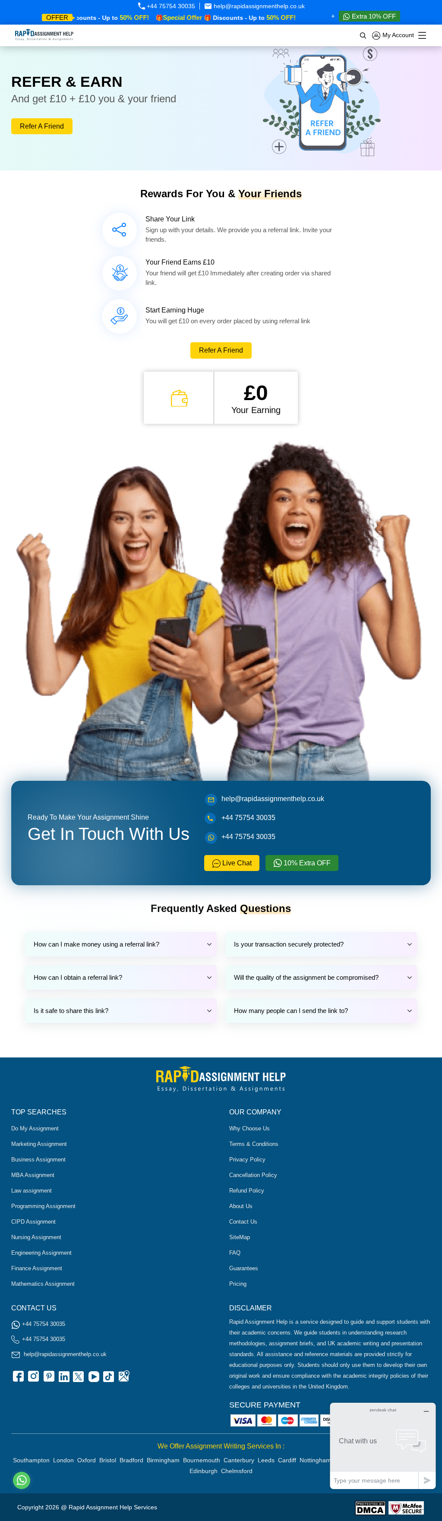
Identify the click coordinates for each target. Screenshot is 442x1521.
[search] (363, 35)
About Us (241, 1206)
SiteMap (239, 1237)
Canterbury (239, 1460)
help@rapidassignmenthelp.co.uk (258, 6)
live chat (236, 863)
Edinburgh (203, 1470)
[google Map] (123, 1379)
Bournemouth (201, 1460)
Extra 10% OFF (373, 16)
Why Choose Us (249, 1128)
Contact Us (243, 1221)
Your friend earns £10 (180, 262)
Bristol (107, 1460)
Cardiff (287, 1460)
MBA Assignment (32, 1175)
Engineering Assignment (41, 1253)
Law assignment (31, 1190)
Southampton (31, 1460)
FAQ (234, 1253)
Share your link (170, 219)
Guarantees (243, 1268)
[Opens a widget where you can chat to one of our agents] (383, 1445)
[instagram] (32, 1379)
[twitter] (78, 1379)
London (63, 1460)
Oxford (86, 1460)
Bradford (131, 1460)
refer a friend (42, 126)
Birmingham (163, 1460)
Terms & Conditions (253, 1144)
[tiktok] (108, 1379)
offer (57, 17)
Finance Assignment (36, 1268)
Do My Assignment (35, 1128)
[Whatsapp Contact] (22, 1480)
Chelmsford (237, 1470)
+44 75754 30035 (170, 6)
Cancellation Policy (253, 1175)
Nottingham (315, 1460)
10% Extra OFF (306, 863)
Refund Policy (246, 1190)
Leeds (266, 1460)
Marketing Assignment (39, 1144)
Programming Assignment (43, 1206)
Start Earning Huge (174, 310)
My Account (397, 35)
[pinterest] (47, 1379)
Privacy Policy (247, 1159)
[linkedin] (63, 1379)
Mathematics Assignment (43, 1284)
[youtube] (93, 1379)
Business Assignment (38, 1159)
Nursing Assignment (36, 1237)
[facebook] (17, 1379)
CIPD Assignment (33, 1221)
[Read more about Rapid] (370, 1507)
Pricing (237, 1284)
